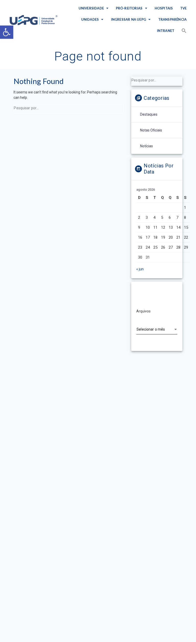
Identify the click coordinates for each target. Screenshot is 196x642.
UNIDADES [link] (90, 19)
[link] (6, 32)
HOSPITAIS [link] (164, 8)
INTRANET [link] (166, 31)
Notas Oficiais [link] (151, 130)
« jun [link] (140, 269)
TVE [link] (183, 8)
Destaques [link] (148, 114)
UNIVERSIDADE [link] (91, 8)
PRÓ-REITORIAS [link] (129, 8)
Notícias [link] (146, 146)
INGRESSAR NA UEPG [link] (128, 19)
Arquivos (143, 311)
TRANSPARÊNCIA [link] (172, 19)
